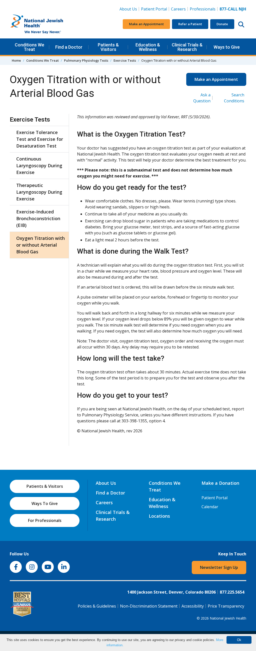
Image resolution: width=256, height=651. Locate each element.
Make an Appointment (146, 24)
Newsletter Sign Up (219, 567)
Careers (179, 9)
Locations (159, 516)
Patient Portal (154, 9)
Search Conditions (234, 98)
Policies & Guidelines (97, 606)
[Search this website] (241, 24)
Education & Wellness (148, 47)
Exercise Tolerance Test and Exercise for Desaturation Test (39, 139)
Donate (222, 24)
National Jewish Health (228, 618)
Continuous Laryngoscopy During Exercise (39, 165)
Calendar (210, 506)
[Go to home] (47, 24)
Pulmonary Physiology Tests (86, 60)
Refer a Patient (190, 24)
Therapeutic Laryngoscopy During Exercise (39, 192)
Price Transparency (226, 606)
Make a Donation (220, 483)
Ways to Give (227, 47)
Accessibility (193, 606)
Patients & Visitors (108, 47)
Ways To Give (45, 503)
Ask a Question (201, 98)
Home (16, 60)
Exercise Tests (125, 60)
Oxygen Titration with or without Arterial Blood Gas (40, 245)
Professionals (203, 9)
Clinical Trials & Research (187, 47)
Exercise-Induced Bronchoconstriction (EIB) (38, 218)
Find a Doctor (68, 47)
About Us (128, 9)
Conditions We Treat (29, 47)
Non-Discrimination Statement (149, 606)
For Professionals (45, 520)
